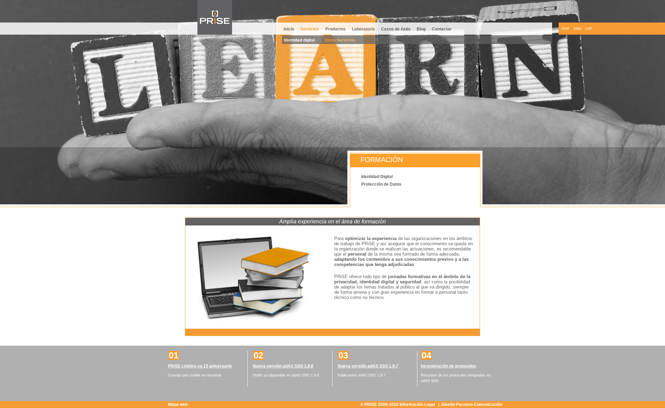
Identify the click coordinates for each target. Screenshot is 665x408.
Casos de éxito (395, 29)
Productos (335, 29)
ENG (577, 28)
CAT (588, 28)
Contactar (442, 29)
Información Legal (418, 404)
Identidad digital (299, 40)
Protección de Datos (381, 184)
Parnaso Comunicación (479, 404)
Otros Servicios (340, 40)
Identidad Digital (377, 176)
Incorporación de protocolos (448, 366)
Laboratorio (363, 29)
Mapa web (178, 404)
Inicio (289, 29)
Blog (421, 29)
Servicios (309, 29)
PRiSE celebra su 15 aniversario (200, 366)
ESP (565, 28)
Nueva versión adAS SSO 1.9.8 (283, 366)
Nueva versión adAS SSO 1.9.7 (368, 366)
